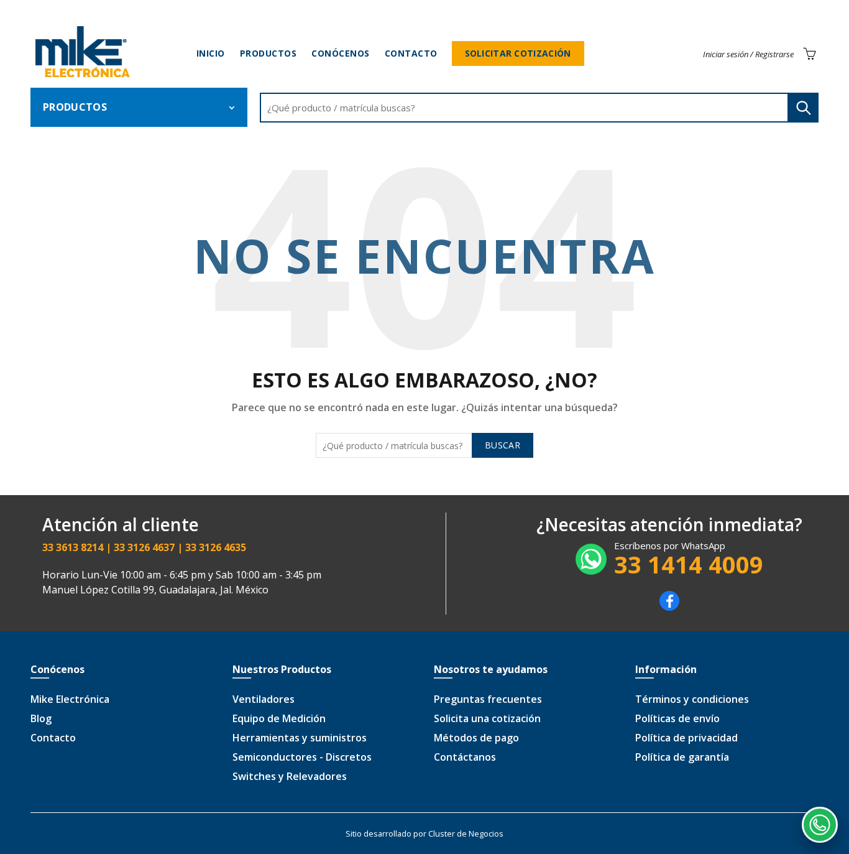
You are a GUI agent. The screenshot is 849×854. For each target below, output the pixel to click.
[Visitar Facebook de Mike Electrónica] (669, 607)
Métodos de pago (476, 738)
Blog (41, 718)
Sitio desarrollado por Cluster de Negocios (424, 833)
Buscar (803, 107)
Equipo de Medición (279, 718)
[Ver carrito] (809, 53)
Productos (268, 53)
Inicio (210, 53)
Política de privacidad (686, 738)
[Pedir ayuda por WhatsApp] (820, 825)
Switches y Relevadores (289, 776)
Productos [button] (75, 107)
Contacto (411, 53)
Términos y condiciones (692, 699)
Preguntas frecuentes (488, 699)
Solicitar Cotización (518, 53)
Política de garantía (682, 757)
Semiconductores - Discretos (302, 757)
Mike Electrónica (69, 699)
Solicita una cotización (487, 718)
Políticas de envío (677, 718)
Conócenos (340, 53)
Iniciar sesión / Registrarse (748, 54)
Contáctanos (465, 757)
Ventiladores (263, 699)
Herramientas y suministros (299, 738)
